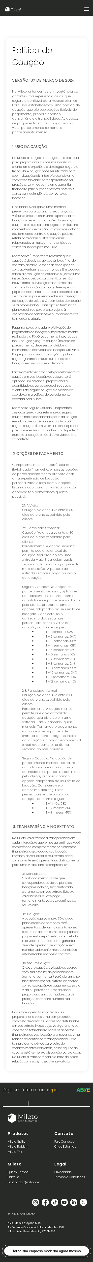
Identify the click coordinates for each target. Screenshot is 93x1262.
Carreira (13, 1177)
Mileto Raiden (18, 1146)
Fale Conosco (64, 1141)
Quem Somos (18, 1172)
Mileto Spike (16, 1141)
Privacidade (63, 1172)
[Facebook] (45, 1202)
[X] (83, 1202)
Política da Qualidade (23, 1182)
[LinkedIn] (73, 1202)
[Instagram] (35, 1202)
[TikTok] (54, 1202)
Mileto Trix (15, 1152)
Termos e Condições (69, 1177)
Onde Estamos (65, 1146)
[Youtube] (64, 1202)
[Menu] (87, 9)
